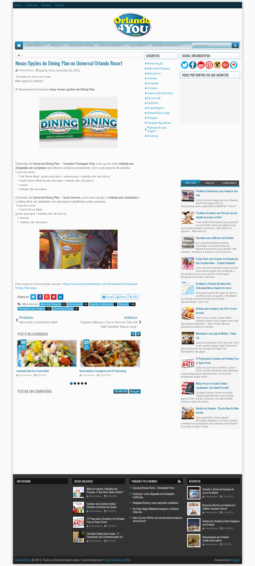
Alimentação (77, 304)
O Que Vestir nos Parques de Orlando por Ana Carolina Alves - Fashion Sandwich (217, 261)
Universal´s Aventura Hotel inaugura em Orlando (220, 522)
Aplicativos (154, 73)
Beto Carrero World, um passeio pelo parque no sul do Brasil (157, 519)
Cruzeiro (152, 88)
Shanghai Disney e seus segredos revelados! (155, 502)
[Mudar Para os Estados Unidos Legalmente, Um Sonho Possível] (188, 387)
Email (109, 297)
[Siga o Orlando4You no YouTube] (201, 64)
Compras (153, 83)
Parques (56, 45)
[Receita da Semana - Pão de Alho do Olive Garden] (188, 412)
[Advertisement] (206, 151)
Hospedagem (155, 108)
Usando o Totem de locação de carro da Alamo (218, 491)
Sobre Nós (31, 5)
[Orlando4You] (19, 45)
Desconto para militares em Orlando (214, 238)
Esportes (152, 103)
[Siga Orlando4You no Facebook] (193, 64)
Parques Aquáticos (159, 122)
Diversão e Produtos (165, 45)
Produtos (153, 136)
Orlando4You (23, 560)
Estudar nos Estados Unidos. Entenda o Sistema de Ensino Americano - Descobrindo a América (105, 506)
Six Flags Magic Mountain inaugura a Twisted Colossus (156, 510)
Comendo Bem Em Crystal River (32, 371)
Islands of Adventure (103, 304)
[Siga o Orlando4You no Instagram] (217, 64)
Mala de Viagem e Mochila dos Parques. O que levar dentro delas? (105, 490)
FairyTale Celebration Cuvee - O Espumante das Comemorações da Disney (105, 536)
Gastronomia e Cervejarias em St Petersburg (102, 371)
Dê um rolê (154, 98)
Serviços (46, 5)
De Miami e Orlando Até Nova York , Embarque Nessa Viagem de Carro (214, 285)
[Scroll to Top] (127, 561)
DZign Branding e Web (117, 560)
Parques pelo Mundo (82, 45)
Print (122, 297)
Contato (59, 5)
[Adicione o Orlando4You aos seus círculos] (225, 64)
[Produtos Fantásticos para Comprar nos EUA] (188, 195)
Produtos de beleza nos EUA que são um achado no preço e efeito (216, 215)
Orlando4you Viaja (158, 113)
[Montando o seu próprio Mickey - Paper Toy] (188, 338)
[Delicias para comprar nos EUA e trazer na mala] (188, 313)
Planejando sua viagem (35, 308)
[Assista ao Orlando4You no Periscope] (233, 64)
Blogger (235, 560)
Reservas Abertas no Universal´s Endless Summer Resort (219, 506)
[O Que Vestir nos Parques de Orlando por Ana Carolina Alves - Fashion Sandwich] (188, 263)
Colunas (152, 78)
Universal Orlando (65, 308)
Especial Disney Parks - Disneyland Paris (154, 488)
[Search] (235, 45)
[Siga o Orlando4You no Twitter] (184, 64)
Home (18, 5)
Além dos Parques (110, 45)
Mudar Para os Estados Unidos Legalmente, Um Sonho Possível (212, 385)
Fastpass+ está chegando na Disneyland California (153, 495)
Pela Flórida (137, 45)
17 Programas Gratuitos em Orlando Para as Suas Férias (217, 360)
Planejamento (34, 45)
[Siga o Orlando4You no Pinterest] (209, 64)
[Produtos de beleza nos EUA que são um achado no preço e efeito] (188, 217)
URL (135, 297)
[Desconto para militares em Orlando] (188, 242)
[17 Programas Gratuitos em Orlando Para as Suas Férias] (188, 362)
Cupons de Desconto (160, 93)
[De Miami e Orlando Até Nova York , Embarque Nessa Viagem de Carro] (188, 288)
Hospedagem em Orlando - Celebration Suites (216, 538)
